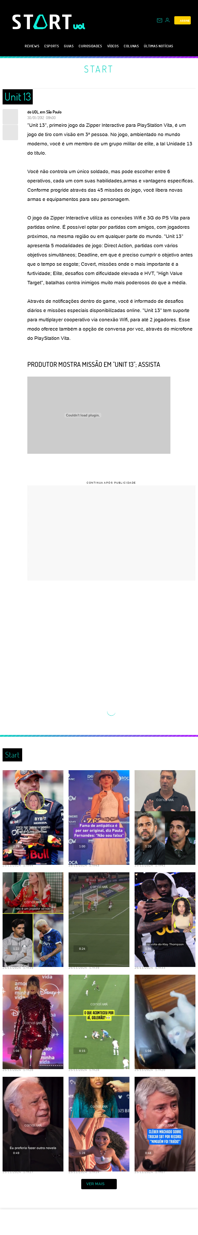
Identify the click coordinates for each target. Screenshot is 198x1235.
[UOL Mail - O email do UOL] (159, 20)
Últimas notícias (158, 45)
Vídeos (113, 45)
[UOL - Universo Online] (79, 26)
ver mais (95, 1184)
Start (99, 69)
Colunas (131, 45)
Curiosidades (90, 45)
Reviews (32, 45)
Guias (68, 45)
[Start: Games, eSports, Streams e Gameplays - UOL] (42, 21)
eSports (51, 45)
